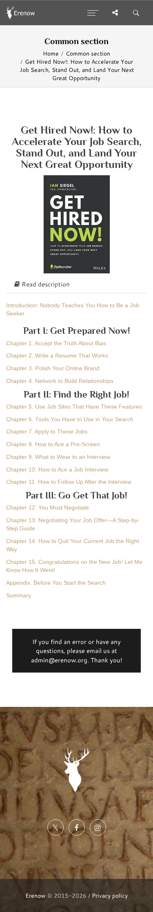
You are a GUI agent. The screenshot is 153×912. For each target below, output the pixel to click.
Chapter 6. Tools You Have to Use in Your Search (69, 419)
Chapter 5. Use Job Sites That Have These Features (74, 407)
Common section (88, 53)
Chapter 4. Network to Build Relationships (59, 381)
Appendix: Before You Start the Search (56, 583)
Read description (45, 284)
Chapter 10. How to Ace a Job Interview (57, 470)
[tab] (76, 284)
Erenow (35, 895)
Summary (18, 595)
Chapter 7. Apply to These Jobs (46, 432)
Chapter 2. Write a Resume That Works (57, 356)
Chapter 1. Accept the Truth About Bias (56, 343)
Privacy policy (110, 895)
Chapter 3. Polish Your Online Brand (53, 368)
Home (51, 53)
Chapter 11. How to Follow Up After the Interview (68, 482)
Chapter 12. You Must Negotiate (47, 508)
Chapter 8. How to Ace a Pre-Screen (53, 444)
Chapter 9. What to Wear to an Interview (58, 457)
